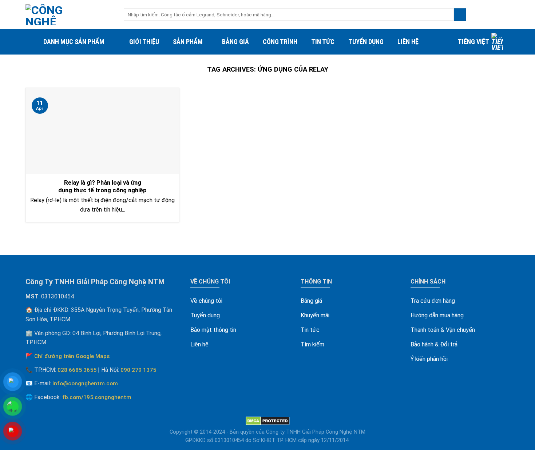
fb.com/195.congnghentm (96, 397)
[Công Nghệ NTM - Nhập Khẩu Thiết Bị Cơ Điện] (69, 14)
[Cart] (506, 15)
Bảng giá (235, 41)
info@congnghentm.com (85, 383)
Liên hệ (408, 41)
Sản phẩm (188, 41)
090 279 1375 (138, 370)
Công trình (280, 41)
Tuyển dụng (366, 41)
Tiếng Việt (473, 41)
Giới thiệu (144, 41)
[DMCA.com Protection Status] (268, 421)
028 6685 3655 (77, 370)
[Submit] (460, 14)
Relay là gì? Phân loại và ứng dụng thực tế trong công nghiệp (102, 186)
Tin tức (322, 41)
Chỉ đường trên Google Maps (72, 356)
